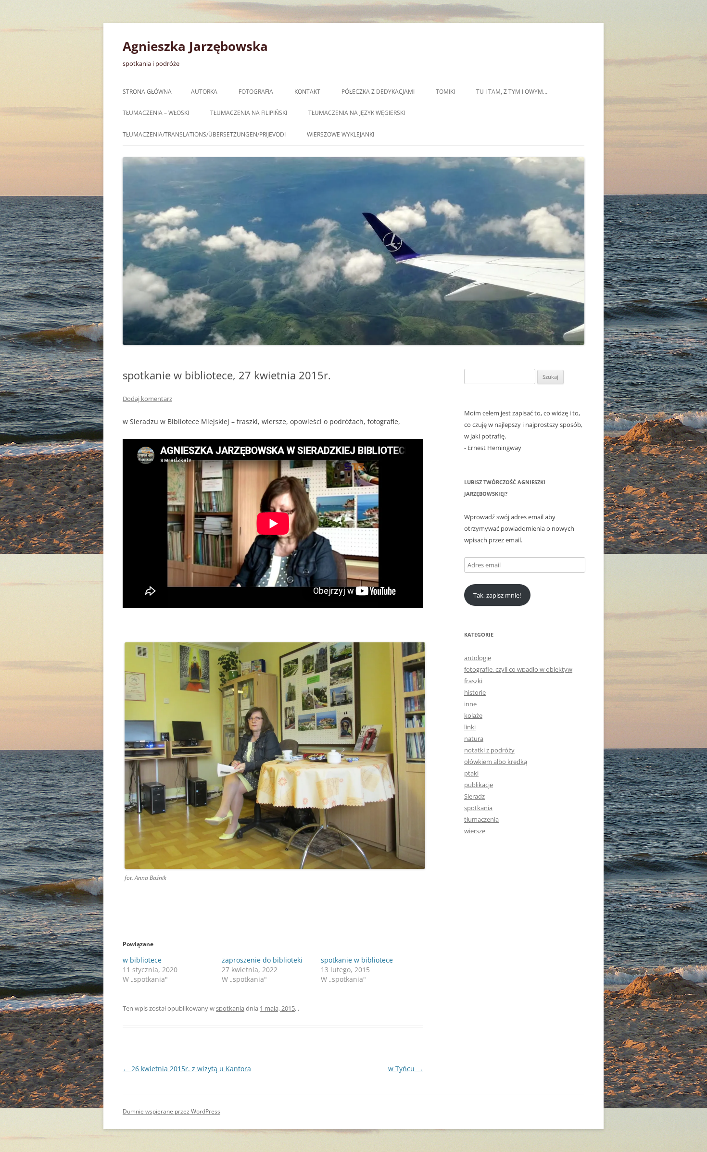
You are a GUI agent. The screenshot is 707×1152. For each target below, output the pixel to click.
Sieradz (474, 796)
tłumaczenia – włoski (156, 113)
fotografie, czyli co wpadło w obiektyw (518, 669)
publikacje (478, 784)
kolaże (473, 715)
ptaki (471, 773)
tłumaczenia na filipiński (248, 113)
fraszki (473, 680)
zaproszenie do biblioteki (262, 959)
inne (470, 704)
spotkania (230, 1008)
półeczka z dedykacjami (378, 92)
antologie (477, 657)
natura (473, 738)
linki (470, 727)
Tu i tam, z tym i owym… (511, 92)
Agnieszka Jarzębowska (195, 46)
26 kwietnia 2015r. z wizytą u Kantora (187, 1068)
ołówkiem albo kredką (495, 761)
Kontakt (307, 92)
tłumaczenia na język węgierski (356, 113)
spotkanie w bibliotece (357, 959)
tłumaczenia (481, 819)
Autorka (204, 92)
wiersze (474, 830)
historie (475, 692)
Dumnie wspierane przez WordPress (171, 1111)
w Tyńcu (405, 1068)
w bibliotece (142, 959)
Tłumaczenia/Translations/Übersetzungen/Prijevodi (204, 134)
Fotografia (256, 92)
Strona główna (147, 92)
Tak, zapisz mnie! (497, 595)
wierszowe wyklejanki (340, 134)
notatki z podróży (489, 750)
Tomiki (445, 92)
